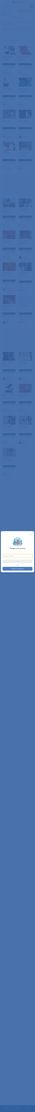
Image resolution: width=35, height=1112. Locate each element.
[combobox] (17, 556)
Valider (17, 561)
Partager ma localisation (17, 569)
